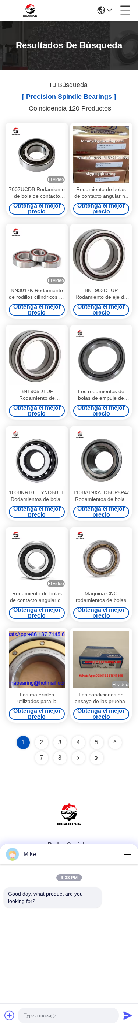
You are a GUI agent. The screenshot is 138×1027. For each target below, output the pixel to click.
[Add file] (9, 1015)
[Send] (128, 1015)
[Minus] (127, 854)
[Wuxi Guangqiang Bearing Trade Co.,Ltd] (30, 10)
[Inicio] (69, 823)
